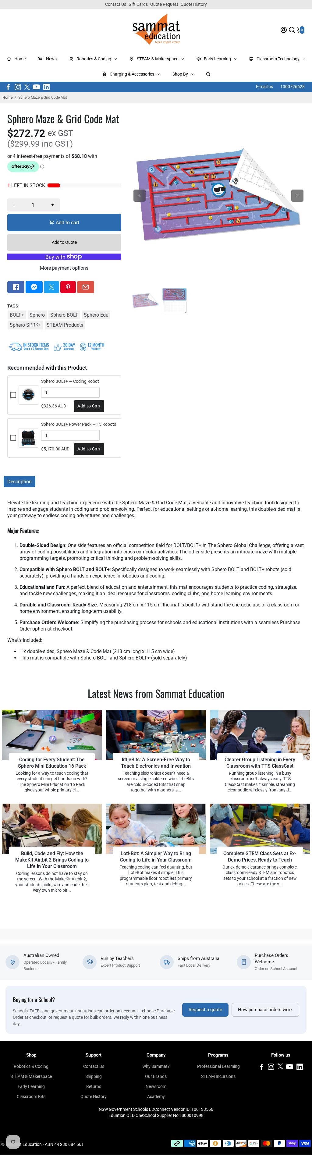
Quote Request (164, 4)
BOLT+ (17, 315)
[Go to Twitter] (27, 87)
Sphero (37, 315)
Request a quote (205, 1009)
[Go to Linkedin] (46, 87)
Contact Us (115, 4)
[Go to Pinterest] (68, 287)
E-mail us (264, 86)
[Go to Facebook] (8, 87)
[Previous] (139, 196)
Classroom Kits (31, 1096)
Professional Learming (218, 1066)
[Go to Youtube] (36, 87)
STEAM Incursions (218, 1076)
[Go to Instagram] (18, 87)
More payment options (64, 268)
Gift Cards (138, 4)
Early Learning (31, 1086)
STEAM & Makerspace (31, 1076)
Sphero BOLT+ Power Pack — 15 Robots (78, 424)
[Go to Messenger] (34, 287)
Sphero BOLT (64, 315)
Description (19, 482)
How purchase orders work (265, 1009)
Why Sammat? (156, 1066)
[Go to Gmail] (85, 287)
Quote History (194, 4)
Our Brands (156, 1076)
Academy (156, 1096)
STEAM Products (65, 325)
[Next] (297, 196)
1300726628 (292, 86)
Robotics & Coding (31, 1066)
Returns (93, 1086)
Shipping (93, 1076)
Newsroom (156, 1086)
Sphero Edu (96, 315)
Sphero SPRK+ (25, 325)
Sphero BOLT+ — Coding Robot (70, 381)
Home (7, 97)
